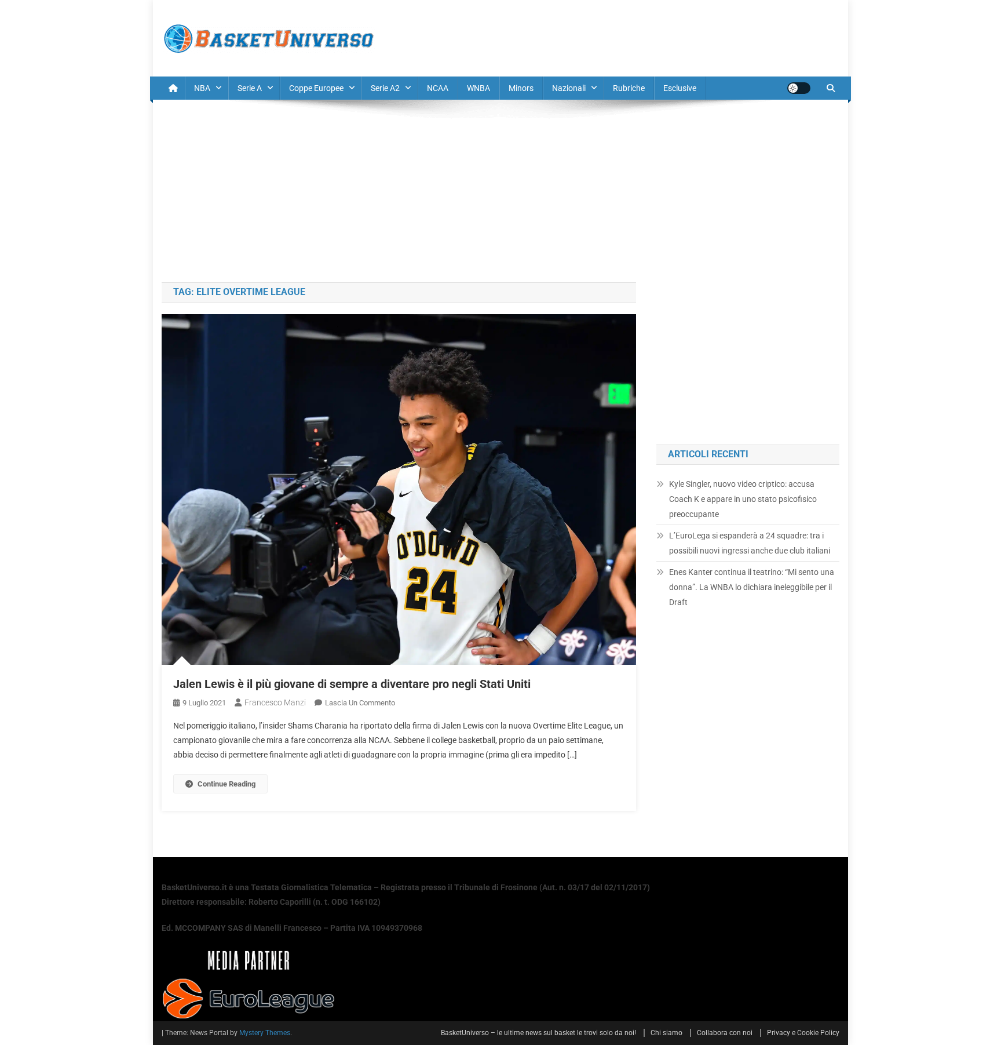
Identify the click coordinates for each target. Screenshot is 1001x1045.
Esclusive (679, 88)
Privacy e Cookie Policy (803, 1033)
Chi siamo (666, 1033)
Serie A (250, 88)
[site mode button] (798, 88)
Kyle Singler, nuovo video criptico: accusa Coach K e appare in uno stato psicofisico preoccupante (743, 499)
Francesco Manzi (275, 702)
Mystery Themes (264, 1033)
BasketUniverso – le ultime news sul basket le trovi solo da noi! (538, 1033)
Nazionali (569, 88)
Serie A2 (385, 88)
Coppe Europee (316, 88)
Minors (521, 88)
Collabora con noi (724, 1033)
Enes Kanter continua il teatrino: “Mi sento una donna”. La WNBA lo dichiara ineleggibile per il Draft (751, 587)
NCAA (437, 88)
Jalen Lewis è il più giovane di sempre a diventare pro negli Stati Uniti (352, 684)
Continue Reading (226, 784)
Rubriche (629, 88)
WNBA (478, 88)
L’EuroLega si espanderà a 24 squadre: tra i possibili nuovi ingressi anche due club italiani (749, 543)
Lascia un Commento (360, 702)
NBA (202, 88)
